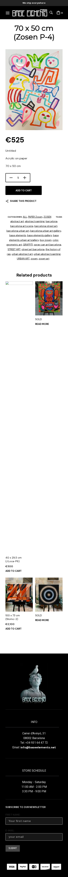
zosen (34, 258)
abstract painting (35, 221)
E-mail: (10, 830)
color (55, 240)
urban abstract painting (47, 254)
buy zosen (45, 240)
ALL (25, 216)
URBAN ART (23, 258)
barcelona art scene (21, 226)
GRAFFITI (28, 244)
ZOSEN (47, 216)
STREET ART (14, 249)
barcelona (51, 221)
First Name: (12, 814)
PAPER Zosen (35, 216)
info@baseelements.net (38, 747)
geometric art (14, 244)
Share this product (23, 201)
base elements (17, 235)
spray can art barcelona (47, 244)
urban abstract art (22, 254)
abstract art (17, 221)
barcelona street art (45, 226)
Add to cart (24, 190)
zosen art (44, 258)
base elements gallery (39, 235)
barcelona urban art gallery (45, 230)
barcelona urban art (18, 230)
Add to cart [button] (13, 571)
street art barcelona (33, 249)
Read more (42, 324)
